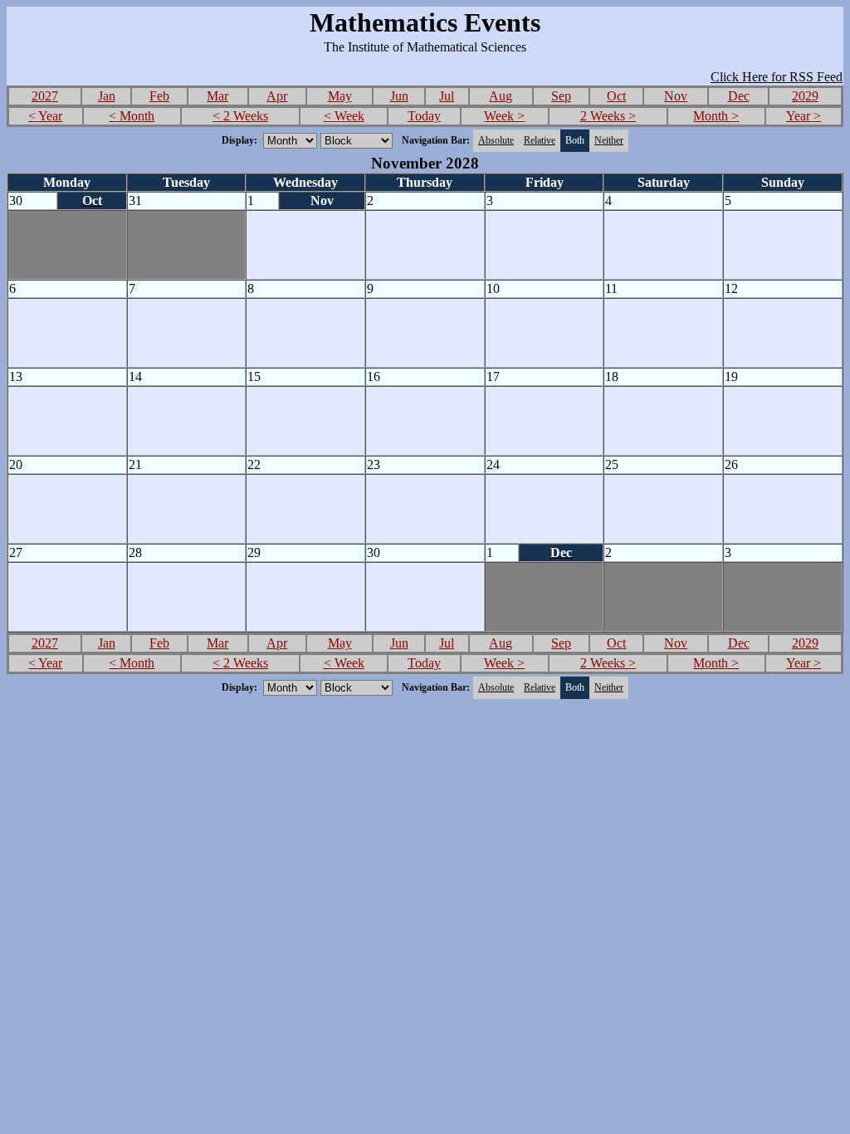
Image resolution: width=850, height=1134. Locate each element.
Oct (616, 96)
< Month (131, 116)
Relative (539, 140)
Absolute (496, 140)
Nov (675, 96)
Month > (716, 116)
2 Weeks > (608, 116)
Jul (446, 96)
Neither (608, 140)
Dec (739, 96)
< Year (45, 116)
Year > (803, 116)
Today (424, 116)
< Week (344, 116)
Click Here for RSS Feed (777, 77)
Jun (399, 96)
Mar (217, 96)
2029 (805, 96)
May (340, 96)
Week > (504, 116)
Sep (561, 96)
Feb (159, 96)
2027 (45, 96)
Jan (106, 96)
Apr (276, 96)
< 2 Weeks (240, 116)
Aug (500, 96)
